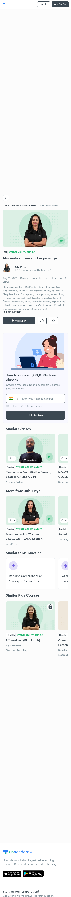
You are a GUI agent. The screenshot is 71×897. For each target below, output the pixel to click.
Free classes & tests (49, 205)
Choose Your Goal (18, 4)
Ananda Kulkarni (15, 482)
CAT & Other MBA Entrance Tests (19, 205)
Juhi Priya (11, 544)
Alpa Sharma (13, 645)
